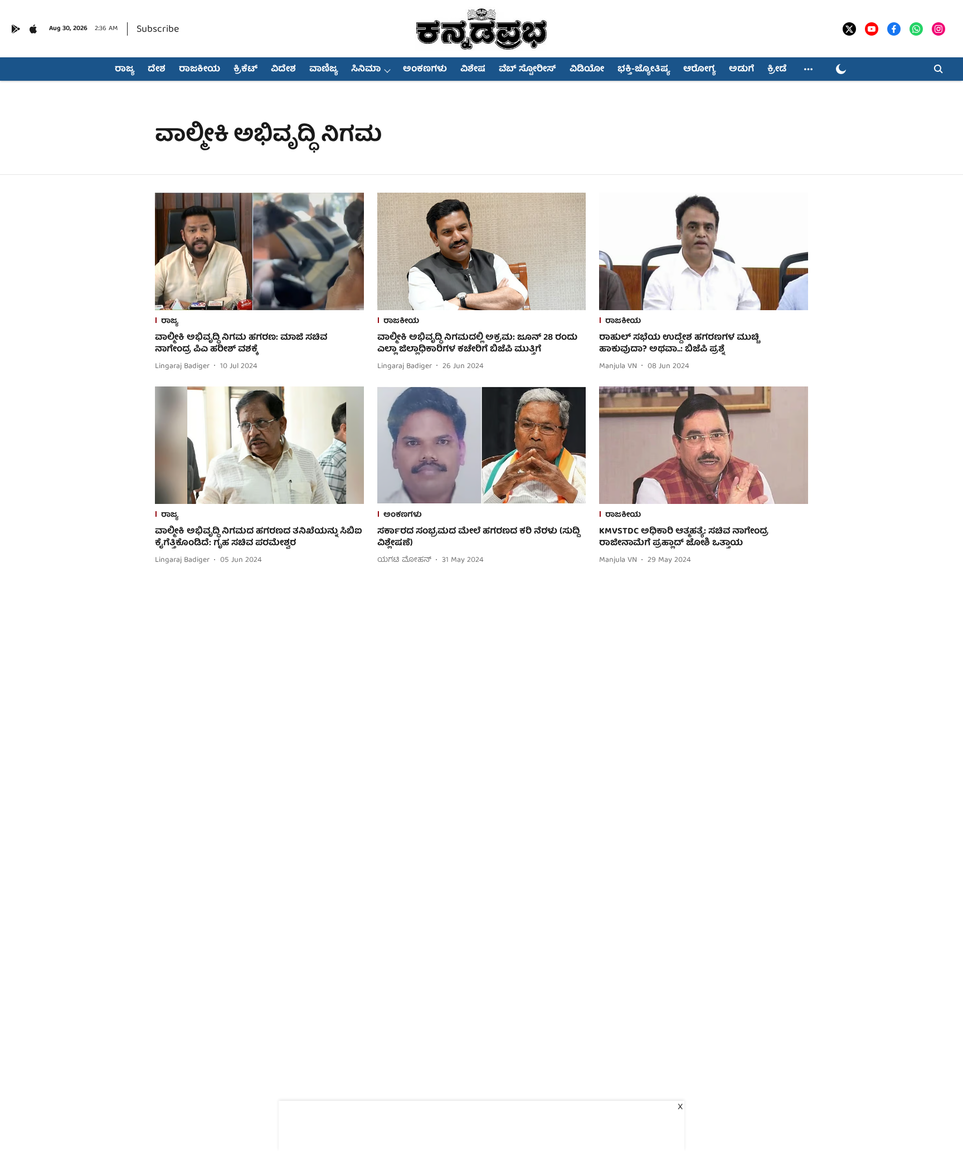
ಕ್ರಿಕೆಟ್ (245, 69)
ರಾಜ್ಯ (124, 69)
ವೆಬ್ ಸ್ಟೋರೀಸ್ (527, 69)
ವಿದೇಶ (283, 69)
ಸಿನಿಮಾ (366, 69)
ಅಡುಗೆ (741, 69)
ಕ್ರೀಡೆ (776, 69)
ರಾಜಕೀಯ (199, 69)
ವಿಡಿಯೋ (587, 69)
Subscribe (158, 29)
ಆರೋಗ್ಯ (699, 69)
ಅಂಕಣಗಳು (425, 69)
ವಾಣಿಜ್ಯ (323, 69)
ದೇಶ (157, 69)
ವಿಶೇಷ (472, 69)
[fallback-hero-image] (259, 251)
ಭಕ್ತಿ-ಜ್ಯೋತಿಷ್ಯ (643, 69)
